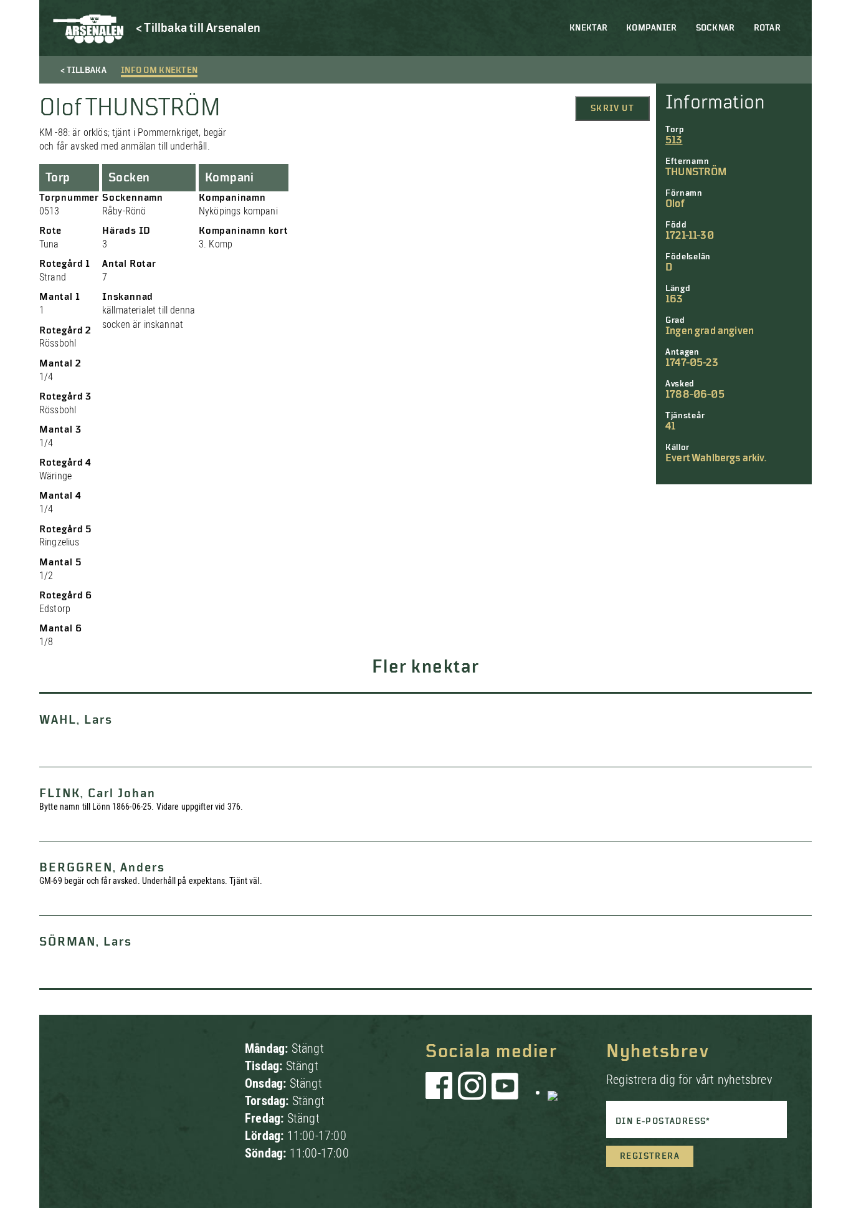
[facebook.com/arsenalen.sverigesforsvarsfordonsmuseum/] (441, 1092)
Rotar (767, 28)
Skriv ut (612, 108)
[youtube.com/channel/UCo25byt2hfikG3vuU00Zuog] (505, 1092)
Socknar (715, 28)
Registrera (650, 1156)
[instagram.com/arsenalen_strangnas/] (472, 1092)
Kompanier (651, 28)
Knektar (588, 28)
